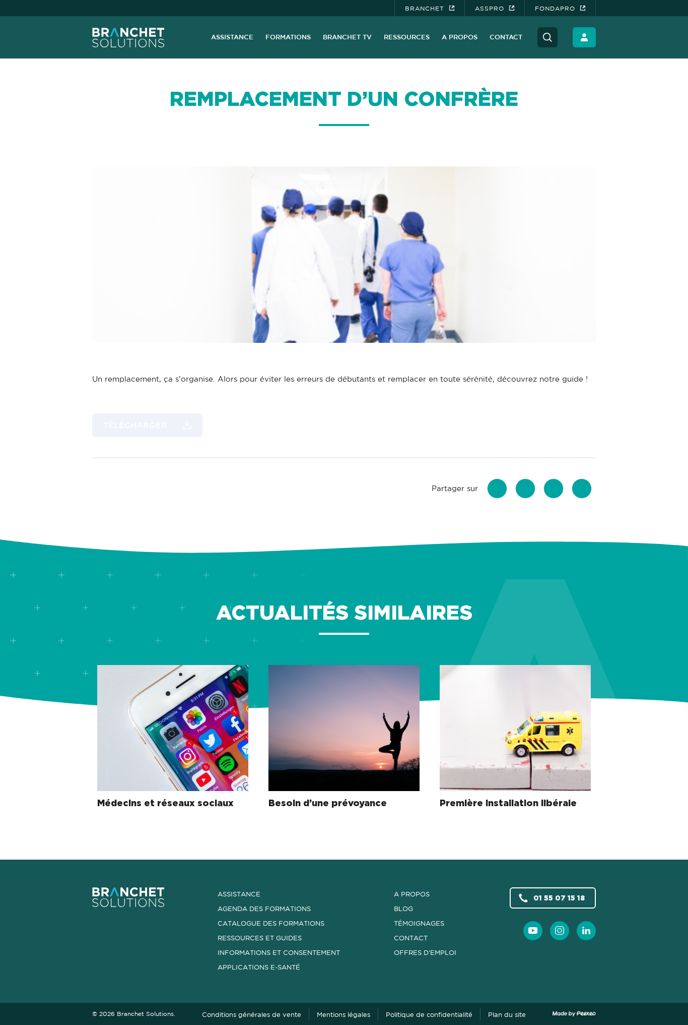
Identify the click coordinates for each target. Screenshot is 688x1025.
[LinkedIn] (553, 488)
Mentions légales (343, 1014)
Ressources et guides (260, 937)
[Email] (582, 488)
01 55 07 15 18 (559, 897)
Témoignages (419, 923)
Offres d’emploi (425, 952)
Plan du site (507, 1014)
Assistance (232, 36)
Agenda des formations (264, 908)
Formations (288, 36)
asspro (489, 8)
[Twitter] (525, 488)
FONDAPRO (555, 8)
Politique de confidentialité (429, 1014)
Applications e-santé (259, 967)
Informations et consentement (279, 952)
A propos (459, 36)
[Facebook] (497, 488)
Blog (403, 908)
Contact (506, 36)
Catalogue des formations (271, 923)
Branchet (424, 8)
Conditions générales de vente (251, 1014)
